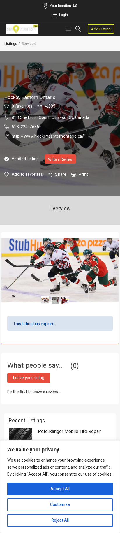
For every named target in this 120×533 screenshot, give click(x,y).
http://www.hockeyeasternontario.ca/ (48, 136)
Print (83, 174)
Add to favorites (27, 174)
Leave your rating (28, 378)
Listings (10, 43)
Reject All (60, 520)
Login (63, 14)
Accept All (60, 489)
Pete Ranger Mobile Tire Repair (69, 431)
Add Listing (101, 29)
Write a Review (60, 159)
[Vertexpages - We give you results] (22, 29)
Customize (60, 505)
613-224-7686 (25, 127)
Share (60, 174)
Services (29, 43)
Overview (60, 209)
